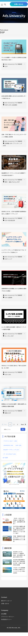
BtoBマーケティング (11, 450)
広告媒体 (14, 105)
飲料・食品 (8, 182)
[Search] (23, 429)
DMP (6, 105)
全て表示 (5, 458)
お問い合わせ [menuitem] (5, 603)
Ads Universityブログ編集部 (13, 64)
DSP (6, 66)
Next (22, 424)
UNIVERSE (8, 445)
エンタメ (7, 336)
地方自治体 (11, 220)
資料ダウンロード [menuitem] (6, 601)
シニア (10, 259)
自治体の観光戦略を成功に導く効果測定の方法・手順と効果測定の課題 (19, 562)
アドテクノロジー (10, 441)
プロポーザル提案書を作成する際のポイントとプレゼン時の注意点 (19, 570)
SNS (9, 374)
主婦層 (7, 143)
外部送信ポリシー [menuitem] (6, 619)
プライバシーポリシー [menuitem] (7, 617)
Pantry (14, 182)
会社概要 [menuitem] (3, 614)
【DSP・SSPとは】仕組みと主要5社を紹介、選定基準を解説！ (19, 521)
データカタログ (9, 454)
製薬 (6, 413)
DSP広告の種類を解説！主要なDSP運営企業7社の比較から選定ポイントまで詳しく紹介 (19, 530)
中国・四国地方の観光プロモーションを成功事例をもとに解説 (19, 538)
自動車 (10, 297)
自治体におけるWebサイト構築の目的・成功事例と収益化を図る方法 (19, 554)
